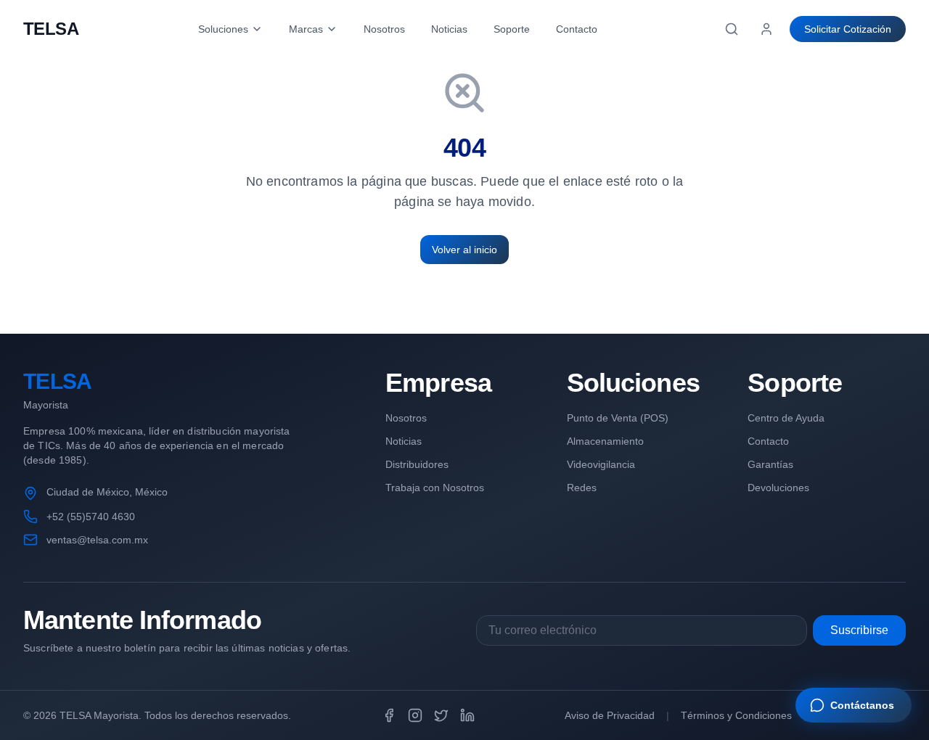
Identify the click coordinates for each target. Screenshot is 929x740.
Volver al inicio (464, 249)
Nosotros (384, 29)
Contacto (576, 29)
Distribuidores (417, 464)
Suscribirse (859, 630)
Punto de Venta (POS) (617, 418)
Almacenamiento (605, 441)
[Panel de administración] (766, 29)
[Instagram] (415, 715)
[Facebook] (389, 715)
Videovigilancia (601, 464)
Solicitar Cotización (847, 29)
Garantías (770, 464)
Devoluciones (778, 487)
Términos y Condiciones (736, 715)
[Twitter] (441, 715)
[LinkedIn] (467, 715)
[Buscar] (731, 29)
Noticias (449, 29)
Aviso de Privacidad (610, 715)
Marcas (306, 29)
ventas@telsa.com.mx (97, 540)
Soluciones (223, 29)
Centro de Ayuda (786, 418)
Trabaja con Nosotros (434, 487)
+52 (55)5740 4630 (90, 516)
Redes (582, 487)
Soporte (512, 29)
